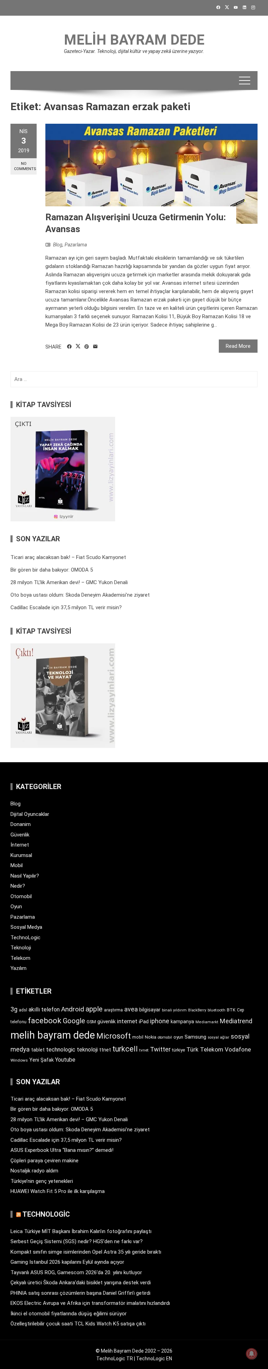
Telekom (20, 958)
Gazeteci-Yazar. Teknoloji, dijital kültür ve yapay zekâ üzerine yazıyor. (134, 51)
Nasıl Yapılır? (24, 876)
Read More (238, 346)
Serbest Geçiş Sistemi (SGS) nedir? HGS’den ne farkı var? (76, 1241)
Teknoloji (20, 947)
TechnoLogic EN (154, 1358)
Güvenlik (19, 835)
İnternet (19, 845)
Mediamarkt (206, 1022)
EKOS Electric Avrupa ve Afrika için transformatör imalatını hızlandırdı (90, 1303)
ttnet (105, 1050)
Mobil (16, 865)
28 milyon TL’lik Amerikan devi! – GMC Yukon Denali (69, 582)
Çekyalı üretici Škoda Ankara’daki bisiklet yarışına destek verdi (80, 1282)
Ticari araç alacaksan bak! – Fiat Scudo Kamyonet (68, 557)
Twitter (160, 1049)
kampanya (182, 1021)
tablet (38, 1050)
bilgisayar (150, 1009)
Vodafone (238, 1049)
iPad (144, 1021)
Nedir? (17, 886)
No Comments (25, 166)
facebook (44, 1020)
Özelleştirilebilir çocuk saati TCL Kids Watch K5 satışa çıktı (78, 1324)
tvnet (144, 1050)
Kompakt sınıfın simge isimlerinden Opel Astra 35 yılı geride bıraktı (85, 1252)
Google (74, 1021)
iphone (159, 1021)
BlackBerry (197, 1010)
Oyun (16, 906)
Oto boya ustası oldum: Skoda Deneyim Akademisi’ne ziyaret (80, 595)
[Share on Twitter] (78, 346)
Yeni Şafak (41, 1060)
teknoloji (87, 1049)
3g (13, 1009)
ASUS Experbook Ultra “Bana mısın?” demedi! (61, 1150)
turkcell (125, 1049)
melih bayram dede (52, 1035)
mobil (137, 1037)
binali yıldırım (174, 1010)
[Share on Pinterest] (86, 347)
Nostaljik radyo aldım (34, 1171)
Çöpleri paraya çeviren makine (44, 1160)
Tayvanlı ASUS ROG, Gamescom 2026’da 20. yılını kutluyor (76, 1272)
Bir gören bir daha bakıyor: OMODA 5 (51, 570)
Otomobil (21, 896)
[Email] (95, 347)
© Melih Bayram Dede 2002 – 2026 (134, 1351)
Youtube (65, 1059)
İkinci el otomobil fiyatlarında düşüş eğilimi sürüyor (68, 1313)
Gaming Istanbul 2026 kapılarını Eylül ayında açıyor (67, 1262)
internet (127, 1021)
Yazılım (18, 968)
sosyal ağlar (218, 1037)
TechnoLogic (25, 937)
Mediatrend (236, 1021)
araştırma (113, 1009)
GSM (91, 1021)
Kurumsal (21, 855)
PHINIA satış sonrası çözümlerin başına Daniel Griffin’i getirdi (80, 1293)
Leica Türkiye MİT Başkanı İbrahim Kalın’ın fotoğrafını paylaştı (80, 1231)
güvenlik (106, 1021)
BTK (231, 1009)
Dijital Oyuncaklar (29, 814)
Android (72, 1009)
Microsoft (113, 1035)
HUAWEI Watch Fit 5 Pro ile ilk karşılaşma (57, 1191)
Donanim (20, 824)
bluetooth (216, 1010)
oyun (178, 1037)
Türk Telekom (204, 1049)
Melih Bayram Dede (134, 40)
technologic (60, 1049)
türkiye (178, 1050)
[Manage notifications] (251, 1353)
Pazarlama (76, 244)
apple (94, 1009)
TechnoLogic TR (114, 1358)
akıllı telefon (44, 1009)
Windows (19, 1060)
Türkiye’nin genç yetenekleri (41, 1181)
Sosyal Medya (26, 927)
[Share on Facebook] (69, 347)
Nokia (150, 1037)
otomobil (165, 1037)
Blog (57, 244)
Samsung (195, 1037)
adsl (23, 1010)
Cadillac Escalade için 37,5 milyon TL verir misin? (66, 607)
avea (131, 1009)
